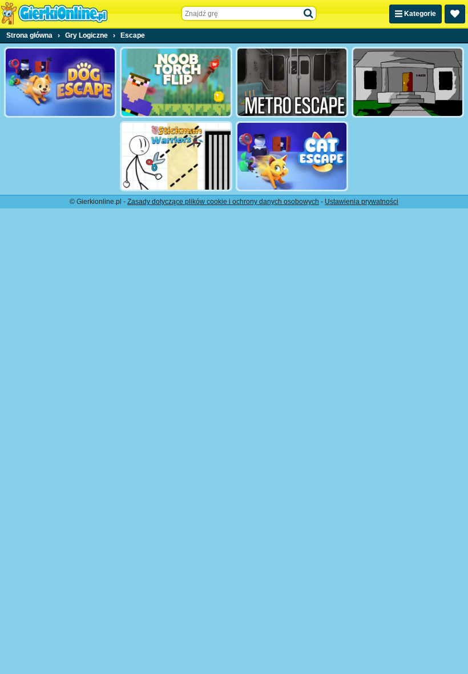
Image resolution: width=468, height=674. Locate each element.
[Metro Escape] (292, 82)
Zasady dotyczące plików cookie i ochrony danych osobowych (223, 202)
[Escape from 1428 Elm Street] (408, 82)
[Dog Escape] (60, 82)
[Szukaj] (309, 14)
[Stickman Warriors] (176, 156)
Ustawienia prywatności (361, 202)
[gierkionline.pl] (54, 14)
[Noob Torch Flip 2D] (176, 82)
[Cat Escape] (292, 156)
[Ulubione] (455, 14)
